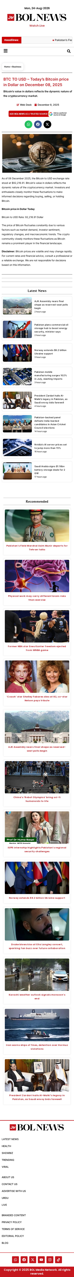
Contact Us (9, 1184)
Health (6, 1146)
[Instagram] (49, 1259)
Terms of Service (13, 1229)
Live (4, 1204)
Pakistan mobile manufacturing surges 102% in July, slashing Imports (50, 375)
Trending (8, 1159)
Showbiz (7, 1152)
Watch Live (37, 26)
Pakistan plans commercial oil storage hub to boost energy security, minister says (51, 328)
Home (7, 66)
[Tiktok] (58, 1259)
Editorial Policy (13, 1235)
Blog (5, 1242)
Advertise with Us (14, 1191)
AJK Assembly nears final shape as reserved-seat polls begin (51, 304)
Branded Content (14, 1215)
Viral (5, 1166)
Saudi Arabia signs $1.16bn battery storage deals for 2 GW (49, 470)
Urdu (5, 1197)
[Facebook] (24, 1259)
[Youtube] (41, 1259)
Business (16, 66)
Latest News (10, 1139)
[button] (28, 124)
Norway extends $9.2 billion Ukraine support (37, 898)
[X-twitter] (32, 1259)
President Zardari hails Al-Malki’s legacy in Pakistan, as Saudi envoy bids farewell (50, 399)
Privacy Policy (12, 1222)
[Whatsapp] (15, 1259)
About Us (8, 1177)
